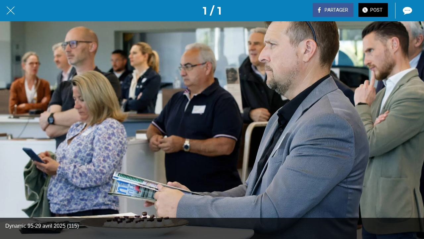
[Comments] (407, 11)
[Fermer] (11, 11)
